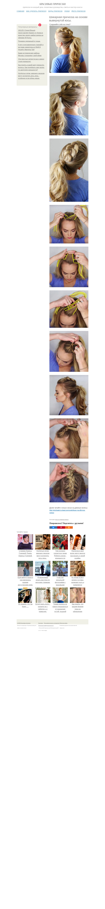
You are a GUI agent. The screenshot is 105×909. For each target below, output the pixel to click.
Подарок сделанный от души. (29, 41)
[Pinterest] (61, 527)
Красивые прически (52, 4)
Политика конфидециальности (46, 625)
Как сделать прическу (36, 10)
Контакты (40, 623)
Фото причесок (78, 10)
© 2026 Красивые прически (23, 623)
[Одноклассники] (69, 527)
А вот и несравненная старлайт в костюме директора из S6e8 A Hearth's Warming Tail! (30, 47)
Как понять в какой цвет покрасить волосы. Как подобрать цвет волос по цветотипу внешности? (31, 67)
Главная (20, 10)
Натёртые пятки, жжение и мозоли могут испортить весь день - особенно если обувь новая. (31, 76)
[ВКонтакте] (53, 527)
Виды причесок (55, 10)
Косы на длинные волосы (61, 519)
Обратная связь (63, 623)
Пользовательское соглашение (51, 623)
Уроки (67, 10)
